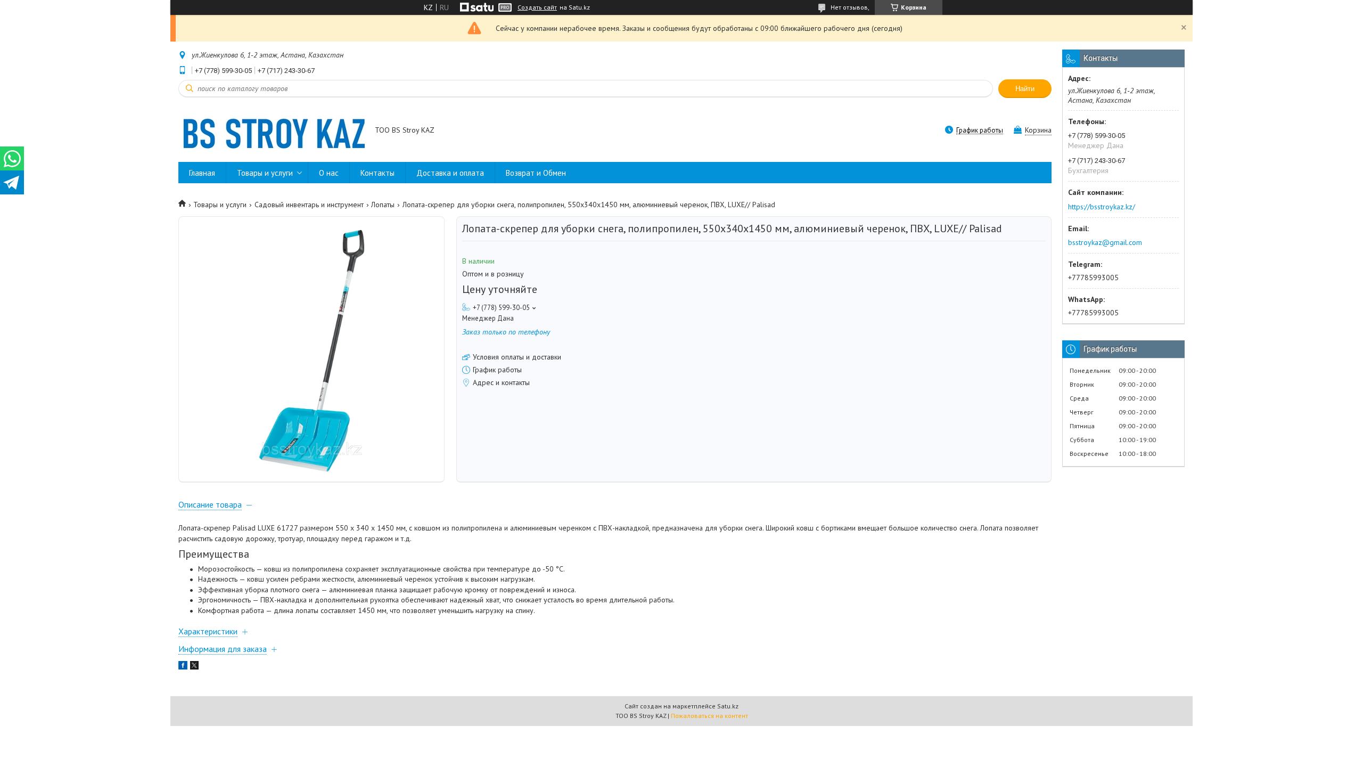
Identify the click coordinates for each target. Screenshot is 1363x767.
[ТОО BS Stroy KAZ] (271, 131)
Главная (202, 173)
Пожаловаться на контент (709, 716)
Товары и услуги (265, 173)
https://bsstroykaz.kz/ (1101, 206)
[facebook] (182, 667)
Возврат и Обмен (536, 173)
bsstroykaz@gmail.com (1105, 242)
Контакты (377, 173)
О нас (329, 173)
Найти (1024, 89)
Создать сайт (537, 7)
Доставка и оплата (450, 173)
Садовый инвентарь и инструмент (309, 204)
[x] (194, 667)
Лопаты (383, 204)
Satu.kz (727, 706)
